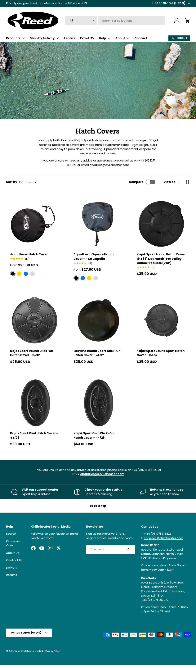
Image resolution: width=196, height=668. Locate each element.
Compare (136, 182)
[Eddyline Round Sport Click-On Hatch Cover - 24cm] (98, 320)
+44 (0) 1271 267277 (155, 600)
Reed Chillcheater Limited (29, 650)
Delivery (11, 568)
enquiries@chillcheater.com (163, 538)
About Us (12, 553)
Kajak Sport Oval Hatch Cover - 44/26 (34, 435)
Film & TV (87, 38)
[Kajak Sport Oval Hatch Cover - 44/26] (34, 403)
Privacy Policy (52, 650)
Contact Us (14, 560)
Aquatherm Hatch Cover (29, 254)
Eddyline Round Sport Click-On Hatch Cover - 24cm (97, 353)
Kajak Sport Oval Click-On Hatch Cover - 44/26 (94, 435)
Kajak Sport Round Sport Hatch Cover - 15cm (161, 353)
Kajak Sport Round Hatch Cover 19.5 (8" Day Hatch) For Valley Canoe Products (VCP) (161, 258)
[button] (187, 20)
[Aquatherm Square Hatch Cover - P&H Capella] (98, 223)
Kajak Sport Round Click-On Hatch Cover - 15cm (31, 353)
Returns (11, 575)
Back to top (98, 506)
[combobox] (115, 20)
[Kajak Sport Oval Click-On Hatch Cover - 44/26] (98, 403)
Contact (140, 38)
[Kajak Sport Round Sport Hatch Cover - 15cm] (161, 320)
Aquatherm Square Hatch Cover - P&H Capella (94, 256)
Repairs (70, 38)
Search (11, 534)
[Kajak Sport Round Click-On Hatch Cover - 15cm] (34, 320)
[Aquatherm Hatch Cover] (34, 223)
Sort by (11, 182)
